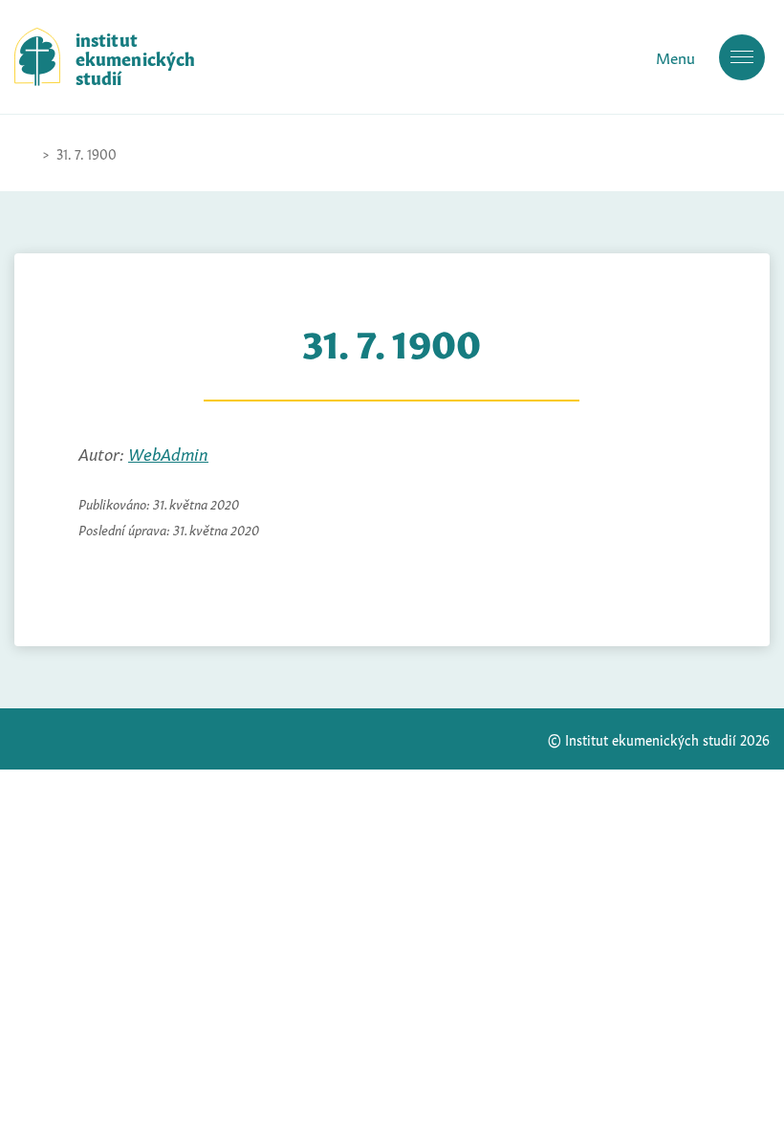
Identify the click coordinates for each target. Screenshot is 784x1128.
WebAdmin (168, 452)
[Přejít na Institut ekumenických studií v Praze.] (23, 153)
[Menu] (742, 57)
